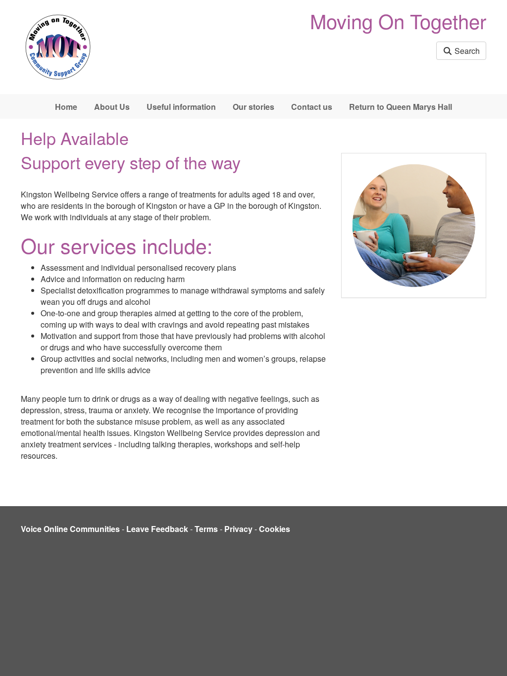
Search (466, 50)
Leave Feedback (157, 528)
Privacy (238, 528)
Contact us (311, 106)
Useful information (181, 106)
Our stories (253, 106)
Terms (206, 528)
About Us (112, 106)
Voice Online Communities (70, 528)
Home (66, 106)
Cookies (274, 528)
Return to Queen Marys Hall (400, 106)
